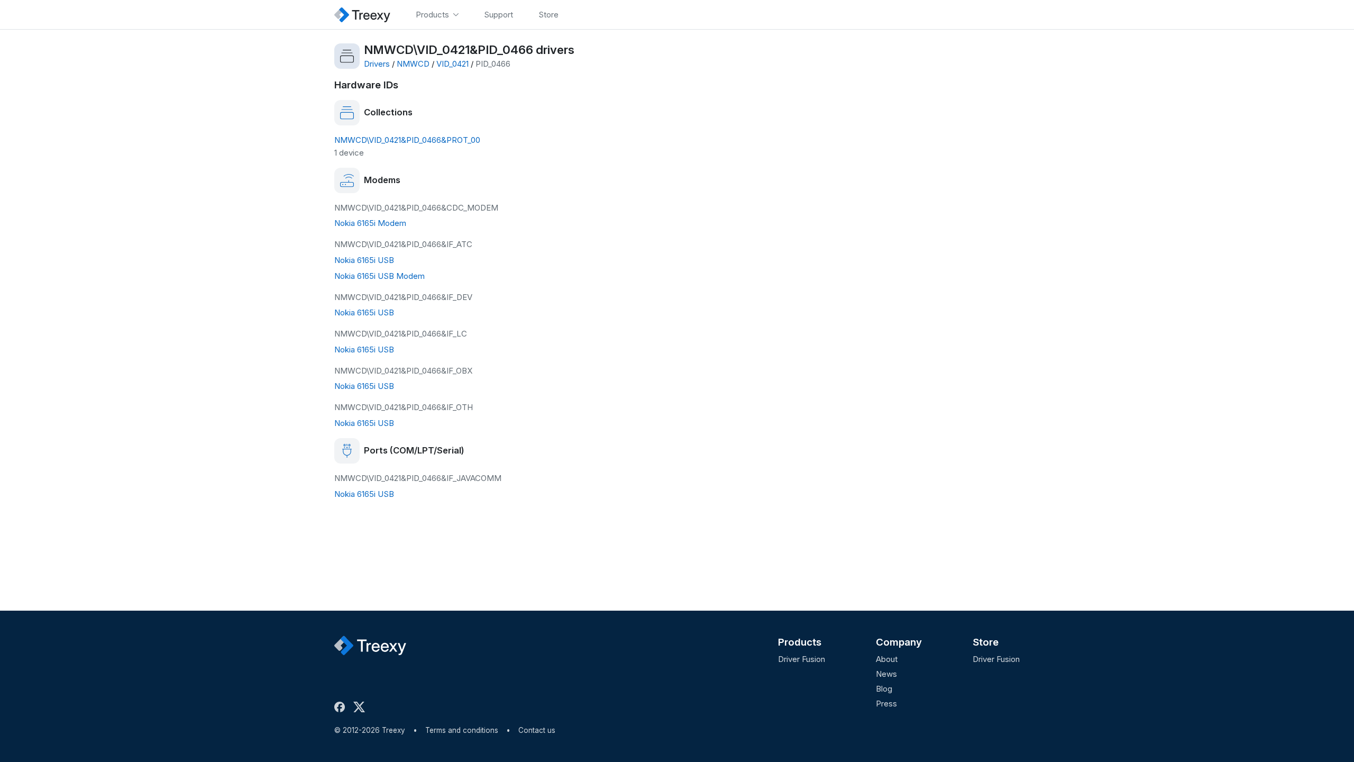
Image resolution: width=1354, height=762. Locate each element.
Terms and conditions (461, 730)
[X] (361, 707)
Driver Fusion (801, 659)
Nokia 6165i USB (364, 260)
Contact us (536, 730)
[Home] (362, 14)
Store (986, 642)
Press (886, 703)
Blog (884, 689)
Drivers (377, 64)
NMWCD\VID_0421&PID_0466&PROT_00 (407, 140)
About (887, 659)
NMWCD (413, 64)
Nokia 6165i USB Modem (379, 276)
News (886, 674)
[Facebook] (341, 707)
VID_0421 (452, 64)
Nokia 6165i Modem (370, 223)
